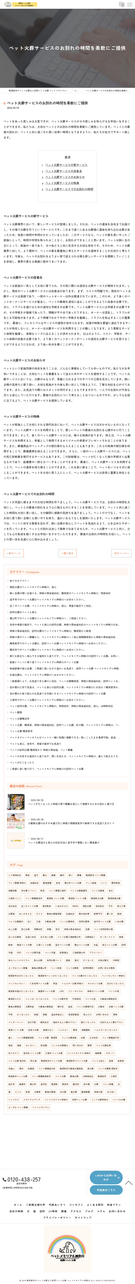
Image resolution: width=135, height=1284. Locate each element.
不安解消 (76, 998)
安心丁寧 (121, 906)
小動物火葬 (50, 921)
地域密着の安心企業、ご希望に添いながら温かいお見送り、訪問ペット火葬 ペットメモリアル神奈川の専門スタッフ (66, 668)
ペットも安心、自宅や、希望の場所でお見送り (35, 743)
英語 (111, 1060)
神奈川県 (98, 1091)
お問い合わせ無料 (106, 968)
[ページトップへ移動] (128, 1182)
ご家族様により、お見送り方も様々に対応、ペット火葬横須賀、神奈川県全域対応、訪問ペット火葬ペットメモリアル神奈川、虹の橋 (66, 681)
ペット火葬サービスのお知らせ (65, 177)
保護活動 (12, 890)
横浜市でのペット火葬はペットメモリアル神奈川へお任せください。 (48, 649)
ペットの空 (90, 998)
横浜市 (65, 1084)
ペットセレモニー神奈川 (113, 975)
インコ (18, 1091)
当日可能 (32, 1022)
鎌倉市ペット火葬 (46, 991)
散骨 (10, 944)
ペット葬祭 (16, 712)
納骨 (121, 936)
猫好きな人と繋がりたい (64, 1022)
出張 (83, 1037)
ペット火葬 (60, 1076)
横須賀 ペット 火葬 (77, 898)
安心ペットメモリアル (19, 960)
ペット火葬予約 (60, 998)
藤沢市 (76, 1084)
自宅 (58, 882)
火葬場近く (90, 936)
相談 (36, 1014)
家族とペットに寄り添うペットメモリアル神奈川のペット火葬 (44, 662)
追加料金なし (57, 1014)
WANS (75, 906)
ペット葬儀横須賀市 (41, 1076)
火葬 (96, 1084)
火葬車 (37, 1091)
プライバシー (96, 952)
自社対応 (100, 906)
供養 (49, 929)
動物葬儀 (85, 1091)
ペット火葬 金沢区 (17, 1060)
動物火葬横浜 (14, 1006)
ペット (104, 882)
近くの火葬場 (14, 936)
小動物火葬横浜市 (108, 998)
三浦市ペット (14, 898)
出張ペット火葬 (116, 1006)
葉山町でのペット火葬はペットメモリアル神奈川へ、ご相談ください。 (49, 618)
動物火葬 (74, 1076)
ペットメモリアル (40, 1107)
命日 (58, 929)
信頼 (45, 1014)
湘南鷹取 (86, 1029)
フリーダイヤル (75, 991)
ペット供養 (108, 1084)
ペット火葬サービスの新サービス (66, 165)
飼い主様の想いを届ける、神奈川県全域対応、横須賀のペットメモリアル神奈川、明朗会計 (60, 593)
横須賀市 (102, 1076)
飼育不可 (98, 913)
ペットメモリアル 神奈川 (79, 1053)
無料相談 (115, 882)
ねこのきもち (25, 913)
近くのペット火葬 (29, 906)
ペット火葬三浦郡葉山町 (69, 936)
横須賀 (54, 1084)
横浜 (27, 875)
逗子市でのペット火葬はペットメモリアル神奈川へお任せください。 (48, 599)
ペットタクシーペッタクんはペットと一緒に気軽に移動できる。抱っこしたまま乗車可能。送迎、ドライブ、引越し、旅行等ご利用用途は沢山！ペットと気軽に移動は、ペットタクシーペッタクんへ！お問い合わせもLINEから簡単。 (66, 737)
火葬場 (11, 913)
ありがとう (13, 1053)
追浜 (70, 1006)
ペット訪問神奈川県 (103, 929)
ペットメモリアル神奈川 (56, 1099)
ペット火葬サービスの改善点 (63, 171)
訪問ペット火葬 (79, 1099)
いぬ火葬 (119, 921)
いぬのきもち (61, 906)
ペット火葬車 (72, 968)
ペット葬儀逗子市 (110, 1037)
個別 (10, 1045)
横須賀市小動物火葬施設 (71, 1068)
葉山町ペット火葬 (73, 882)
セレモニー (31, 1045)
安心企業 (25, 929)
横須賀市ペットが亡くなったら (53, 975)
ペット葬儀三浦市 (57, 890)
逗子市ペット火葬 (102, 921)
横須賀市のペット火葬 (51, 1060)
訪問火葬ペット (54, 960)
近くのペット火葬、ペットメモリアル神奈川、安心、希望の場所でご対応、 (51, 606)
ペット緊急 (91, 882)
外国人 (11, 1068)
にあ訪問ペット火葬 (39, 983)
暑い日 (110, 913)
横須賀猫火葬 (114, 898)
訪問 (123, 944)
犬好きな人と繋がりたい (111, 1022)
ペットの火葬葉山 (59, 1045)
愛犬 (77, 960)
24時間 (116, 960)
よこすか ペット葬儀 (18, 1107)
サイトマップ (83, 1217)
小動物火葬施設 (45, 1006)
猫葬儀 (98, 1053)
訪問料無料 (88, 968)
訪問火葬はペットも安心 (23, 612)
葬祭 (90, 1045)
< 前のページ (13, 553)
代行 (19, 952)
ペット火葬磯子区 (85, 1006)
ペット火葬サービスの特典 (62, 183)
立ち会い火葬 (46, 936)
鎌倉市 (22, 1084)
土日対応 (93, 1037)
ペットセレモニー (16, 983)
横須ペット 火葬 (16, 1029)
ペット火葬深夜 (69, 1037)
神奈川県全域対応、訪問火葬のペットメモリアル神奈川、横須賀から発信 (50, 631)
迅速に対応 (30, 936)
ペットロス (13, 1099)
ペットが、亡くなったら (37, 998)
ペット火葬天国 (33, 952)
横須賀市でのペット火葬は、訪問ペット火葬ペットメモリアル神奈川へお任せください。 (59, 643)
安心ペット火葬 (109, 944)
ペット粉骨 (56, 968)
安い (71, 875)
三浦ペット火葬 (43, 944)
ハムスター (63, 1029)
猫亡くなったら (88, 1022)
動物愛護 (47, 882)
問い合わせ (78, 1045)
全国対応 (34, 882)
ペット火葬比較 (103, 1045)
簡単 (115, 1014)
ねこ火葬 (12, 929)
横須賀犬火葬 (97, 898)
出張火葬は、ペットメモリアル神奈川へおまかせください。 (43, 674)
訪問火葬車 (84, 921)
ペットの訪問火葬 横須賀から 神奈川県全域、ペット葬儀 (41, 750)
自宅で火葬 (33, 1029)
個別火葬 (87, 906)
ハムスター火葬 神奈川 (72, 983)
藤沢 (62, 875)
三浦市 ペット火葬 (54, 1053)
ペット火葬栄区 (67, 921)
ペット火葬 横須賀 (47, 1037)
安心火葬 (38, 960)
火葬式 (101, 1006)
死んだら (87, 1014)
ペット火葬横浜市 (19, 718)
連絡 (19, 1045)
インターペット (15, 1022)
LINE (61, 991)
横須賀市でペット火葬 (77, 1060)
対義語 (31, 1068)
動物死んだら (14, 998)
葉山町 (33, 1084)
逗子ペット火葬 (62, 944)
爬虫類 (44, 1045)
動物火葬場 (50, 1091)
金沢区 (44, 1084)
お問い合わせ (102, 1014)
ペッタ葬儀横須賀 (25, 1037)
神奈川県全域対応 (72, 929)
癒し (10, 1037)
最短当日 (44, 1022)
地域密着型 (73, 1014)
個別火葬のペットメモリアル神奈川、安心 (33, 587)
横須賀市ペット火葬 (17, 1076)
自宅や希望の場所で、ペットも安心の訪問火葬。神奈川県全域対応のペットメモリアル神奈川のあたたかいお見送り (66, 624)
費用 (75, 1029)
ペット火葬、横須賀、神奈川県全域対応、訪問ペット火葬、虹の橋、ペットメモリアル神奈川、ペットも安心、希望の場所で (66, 725)
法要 (87, 929)
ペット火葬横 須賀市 (108, 1068)
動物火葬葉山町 (39, 968)
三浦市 (114, 1076)
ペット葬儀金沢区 (46, 1068)
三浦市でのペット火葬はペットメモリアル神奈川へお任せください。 (48, 700)
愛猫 (68, 960)
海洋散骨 (47, 906)
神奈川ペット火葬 (95, 991)
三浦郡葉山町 (79, 952)
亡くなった (88, 960)
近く (30, 921)
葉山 (45, 875)
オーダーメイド (107, 936)
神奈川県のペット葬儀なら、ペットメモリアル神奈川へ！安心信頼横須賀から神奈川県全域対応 (62, 637)
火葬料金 (29, 1006)
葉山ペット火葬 (82, 944)
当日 (111, 890)
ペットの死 (114, 991)
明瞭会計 (38, 929)
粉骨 (28, 1091)
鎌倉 (53, 875)
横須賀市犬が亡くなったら (21, 975)
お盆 (96, 944)
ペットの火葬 (119, 1099)
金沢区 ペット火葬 (32, 1053)
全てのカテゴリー (19, 580)
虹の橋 (86, 1084)
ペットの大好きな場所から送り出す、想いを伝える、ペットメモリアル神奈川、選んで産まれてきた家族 (66, 756)
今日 (110, 906)
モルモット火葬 (95, 983)
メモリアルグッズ (31, 1099)
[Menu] (130, 4)
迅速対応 (70, 913)
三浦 (38, 921)
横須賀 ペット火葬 (55, 898)
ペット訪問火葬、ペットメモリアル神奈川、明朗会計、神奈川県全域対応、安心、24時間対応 (61, 706)
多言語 (121, 1060)
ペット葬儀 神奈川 (17, 882)
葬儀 (79, 875)
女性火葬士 (103, 960)
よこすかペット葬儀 (17, 968)
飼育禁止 (64, 952)
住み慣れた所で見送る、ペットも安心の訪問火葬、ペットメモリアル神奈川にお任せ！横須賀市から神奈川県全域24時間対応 (66, 687)
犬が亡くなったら (115, 983)
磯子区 (60, 1006)
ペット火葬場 (98, 890)
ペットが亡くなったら (22, 762)
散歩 (119, 913)
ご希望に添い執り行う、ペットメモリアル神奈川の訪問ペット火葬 (46, 769)
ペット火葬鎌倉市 (78, 890)
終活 (42, 890)
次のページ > (121, 553)
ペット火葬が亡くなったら (84, 975)
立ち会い (111, 1091)
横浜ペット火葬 (24, 944)
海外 (21, 1068)
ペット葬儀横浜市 (33, 898)
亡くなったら (23, 1014)
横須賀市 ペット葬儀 (95, 875)
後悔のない (48, 1029)
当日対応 (12, 906)
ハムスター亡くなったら (106, 1029)
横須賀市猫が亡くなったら (21, 991)
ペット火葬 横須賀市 (21, 731)
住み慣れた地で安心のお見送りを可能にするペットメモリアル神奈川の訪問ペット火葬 (58, 693)
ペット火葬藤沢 (15, 921)
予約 (10, 1014)
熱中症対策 (84, 913)
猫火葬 (74, 1091)
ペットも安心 (98, 1060)
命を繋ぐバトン (28, 890)
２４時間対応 (14, 875)
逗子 (36, 875)
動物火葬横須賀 (54, 913)
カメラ (39, 913)
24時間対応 (88, 1076)
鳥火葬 (90, 1068)
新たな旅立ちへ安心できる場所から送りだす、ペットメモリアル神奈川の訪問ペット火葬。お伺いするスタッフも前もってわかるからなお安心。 (66, 656)
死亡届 (33, 1060)
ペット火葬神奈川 (99, 1099)
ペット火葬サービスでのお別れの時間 (69, 189)
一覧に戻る (67, 553)
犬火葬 (63, 1091)
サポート (110, 1053)
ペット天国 (50, 952)
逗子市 (11, 1084)
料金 (55, 983)
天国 (10, 952)
